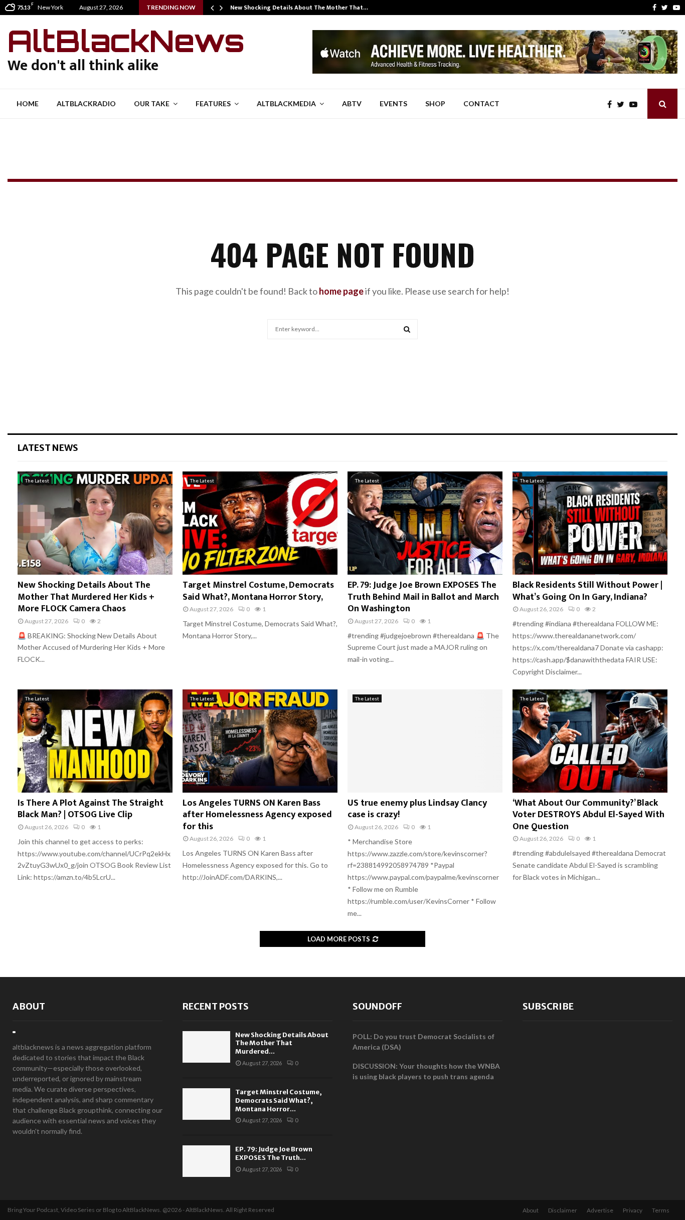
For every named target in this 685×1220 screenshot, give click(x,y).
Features (213, 103)
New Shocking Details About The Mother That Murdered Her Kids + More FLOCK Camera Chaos (86, 597)
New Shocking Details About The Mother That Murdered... (281, 1043)
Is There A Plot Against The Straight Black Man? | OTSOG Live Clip (90, 809)
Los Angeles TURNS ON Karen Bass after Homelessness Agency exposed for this (257, 815)
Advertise (600, 1210)
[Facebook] (654, 7)
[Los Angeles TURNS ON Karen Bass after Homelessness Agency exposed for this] (260, 741)
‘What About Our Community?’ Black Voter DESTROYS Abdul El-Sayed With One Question (588, 815)
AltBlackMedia (286, 103)
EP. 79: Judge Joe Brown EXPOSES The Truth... (273, 1153)
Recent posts (216, 1006)
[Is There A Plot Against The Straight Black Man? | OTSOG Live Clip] (95, 741)
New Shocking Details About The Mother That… (299, 8)
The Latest (37, 480)
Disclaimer (562, 1210)
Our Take (151, 103)
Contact (481, 103)
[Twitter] (664, 7)
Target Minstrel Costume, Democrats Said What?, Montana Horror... (278, 1100)
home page (341, 291)
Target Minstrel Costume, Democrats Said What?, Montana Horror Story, (258, 591)
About (29, 1006)
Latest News (48, 447)
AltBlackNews (126, 41)
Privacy (632, 1210)
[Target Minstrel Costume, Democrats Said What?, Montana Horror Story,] (260, 523)
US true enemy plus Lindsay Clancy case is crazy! (417, 809)
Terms (660, 1210)
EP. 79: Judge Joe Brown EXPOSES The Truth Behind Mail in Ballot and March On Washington (423, 597)
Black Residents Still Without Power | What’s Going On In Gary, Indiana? (587, 591)
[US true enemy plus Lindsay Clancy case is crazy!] (425, 741)
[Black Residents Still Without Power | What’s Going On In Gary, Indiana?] (589, 523)
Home (28, 103)
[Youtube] (676, 7)
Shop (435, 103)
